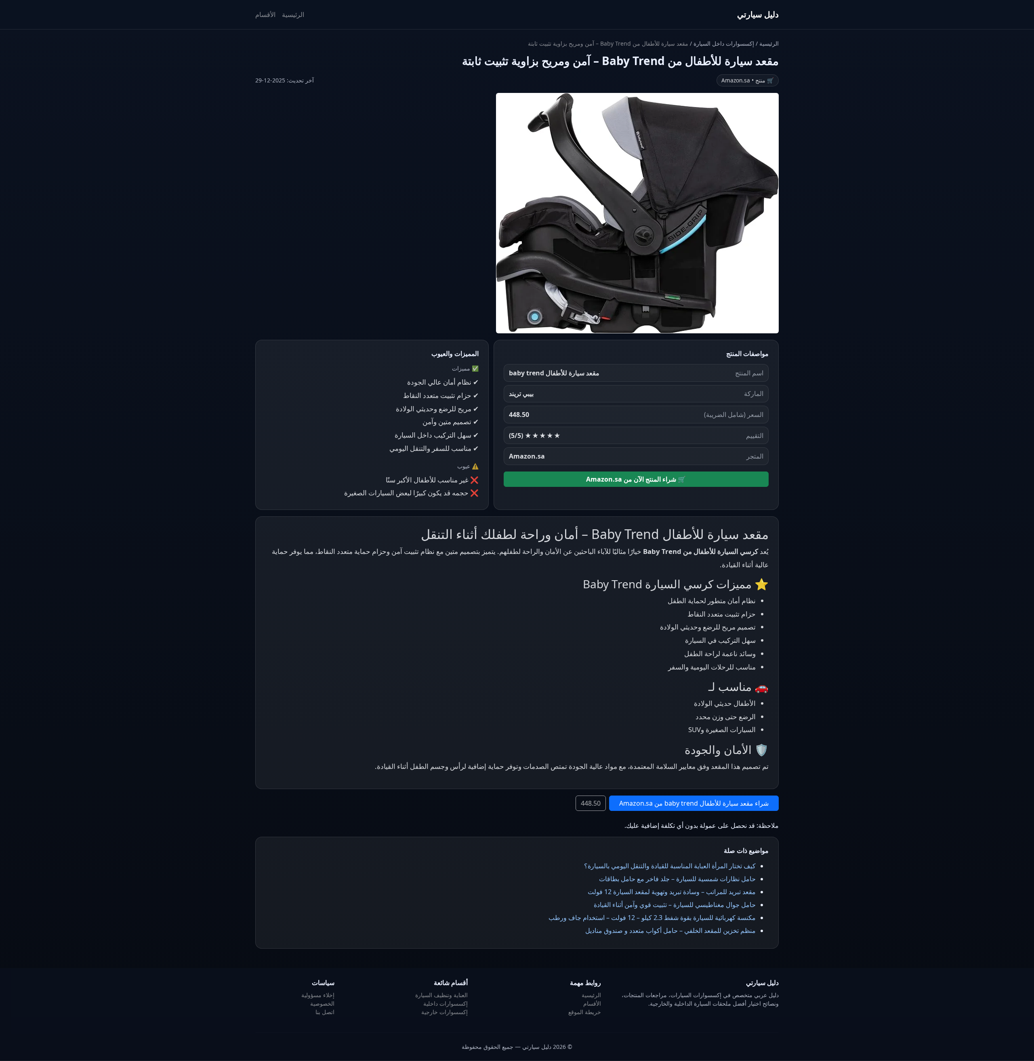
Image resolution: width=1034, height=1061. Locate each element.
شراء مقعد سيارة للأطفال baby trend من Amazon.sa (694, 803)
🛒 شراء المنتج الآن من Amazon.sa (636, 479)
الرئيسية (293, 14)
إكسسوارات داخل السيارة (723, 43)
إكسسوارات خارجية (444, 1012)
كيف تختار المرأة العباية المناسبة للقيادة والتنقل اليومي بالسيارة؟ (670, 865)
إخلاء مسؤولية (317, 995)
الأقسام (265, 14)
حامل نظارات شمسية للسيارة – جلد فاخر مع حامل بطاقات (677, 878)
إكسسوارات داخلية (445, 1003)
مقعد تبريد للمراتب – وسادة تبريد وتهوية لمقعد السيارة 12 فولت (672, 891)
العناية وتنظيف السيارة (441, 995)
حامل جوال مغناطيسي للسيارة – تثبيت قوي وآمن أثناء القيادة (675, 904)
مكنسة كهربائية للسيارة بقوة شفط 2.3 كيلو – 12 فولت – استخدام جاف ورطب (652, 917)
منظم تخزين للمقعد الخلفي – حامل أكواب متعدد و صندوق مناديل (670, 930)
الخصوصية (322, 1003)
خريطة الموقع (584, 1012)
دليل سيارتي (758, 14)
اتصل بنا (324, 1012)
